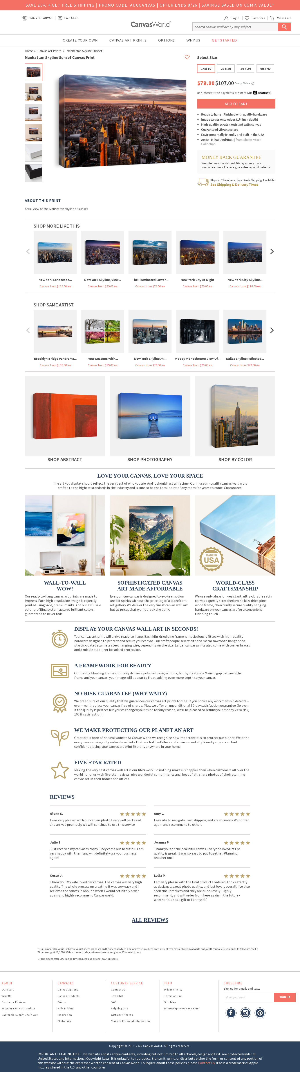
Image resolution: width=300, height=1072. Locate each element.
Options (166, 40)
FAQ (113, 1002)
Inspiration (65, 1014)
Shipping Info (119, 1008)
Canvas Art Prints (127, 40)
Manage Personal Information (130, 1020)
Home (29, 51)
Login (235, 18)
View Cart (284, 18)
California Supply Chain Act (20, 1014)
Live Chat (71, 18)
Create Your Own (80, 40)
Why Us (193, 40)
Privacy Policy (173, 989)
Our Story (8, 989)
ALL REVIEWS (150, 920)
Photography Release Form (181, 1008)
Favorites (258, 18)
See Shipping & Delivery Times (234, 184)
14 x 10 (206, 68)
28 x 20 (226, 68)
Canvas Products (69, 995)
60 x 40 (265, 68)
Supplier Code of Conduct (18, 1008)
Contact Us (118, 989)
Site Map (170, 1002)
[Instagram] (245, 1013)
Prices (62, 1002)
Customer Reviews (14, 1002)
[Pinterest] (260, 1013)
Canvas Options (68, 989)
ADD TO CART (236, 103)
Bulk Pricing (66, 1008)
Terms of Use (173, 995)
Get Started (224, 40)
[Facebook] (231, 1013)
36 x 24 (245, 68)
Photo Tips (64, 1020)
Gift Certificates (122, 1014)
